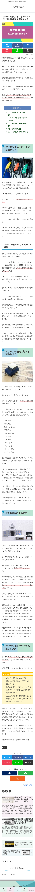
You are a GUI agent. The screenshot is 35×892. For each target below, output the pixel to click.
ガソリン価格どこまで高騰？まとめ (18, 133)
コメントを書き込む (17, 868)
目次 (14, 108)
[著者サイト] (9, 773)
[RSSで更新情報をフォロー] (17, 778)
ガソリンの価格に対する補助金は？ (17, 125)
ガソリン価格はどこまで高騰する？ (17, 114)
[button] (31, 450)
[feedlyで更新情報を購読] (25, 773)
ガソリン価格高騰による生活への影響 (18, 119)
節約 (5, 747)
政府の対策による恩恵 (14, 129)
